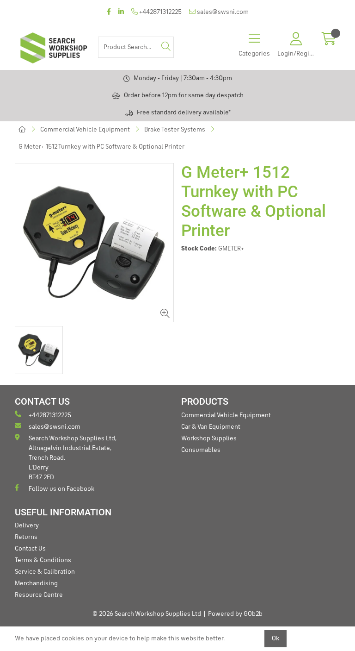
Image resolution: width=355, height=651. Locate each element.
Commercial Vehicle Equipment (85, 129)
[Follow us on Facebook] (109, 12)
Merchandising (36, 583)
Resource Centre (39, 595)
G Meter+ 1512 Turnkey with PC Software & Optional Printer (101, 147)
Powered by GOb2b (235, 614)
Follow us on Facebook (61, 489)
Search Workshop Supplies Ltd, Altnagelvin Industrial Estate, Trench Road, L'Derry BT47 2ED (72, 458)
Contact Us (30, 548)
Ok (275, 638)
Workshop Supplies (209, 438)
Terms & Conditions (43, 560)
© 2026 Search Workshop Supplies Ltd (146, 614)
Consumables (200, 450)
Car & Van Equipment (210, 427)
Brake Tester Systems (174, 129)
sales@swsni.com (222, 12)
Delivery (27, 525)
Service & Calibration (45, 572)
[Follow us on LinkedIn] (121, 12)
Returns (26, 537)
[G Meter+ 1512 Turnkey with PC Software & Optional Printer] (94, 242)
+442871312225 (160, 12)
